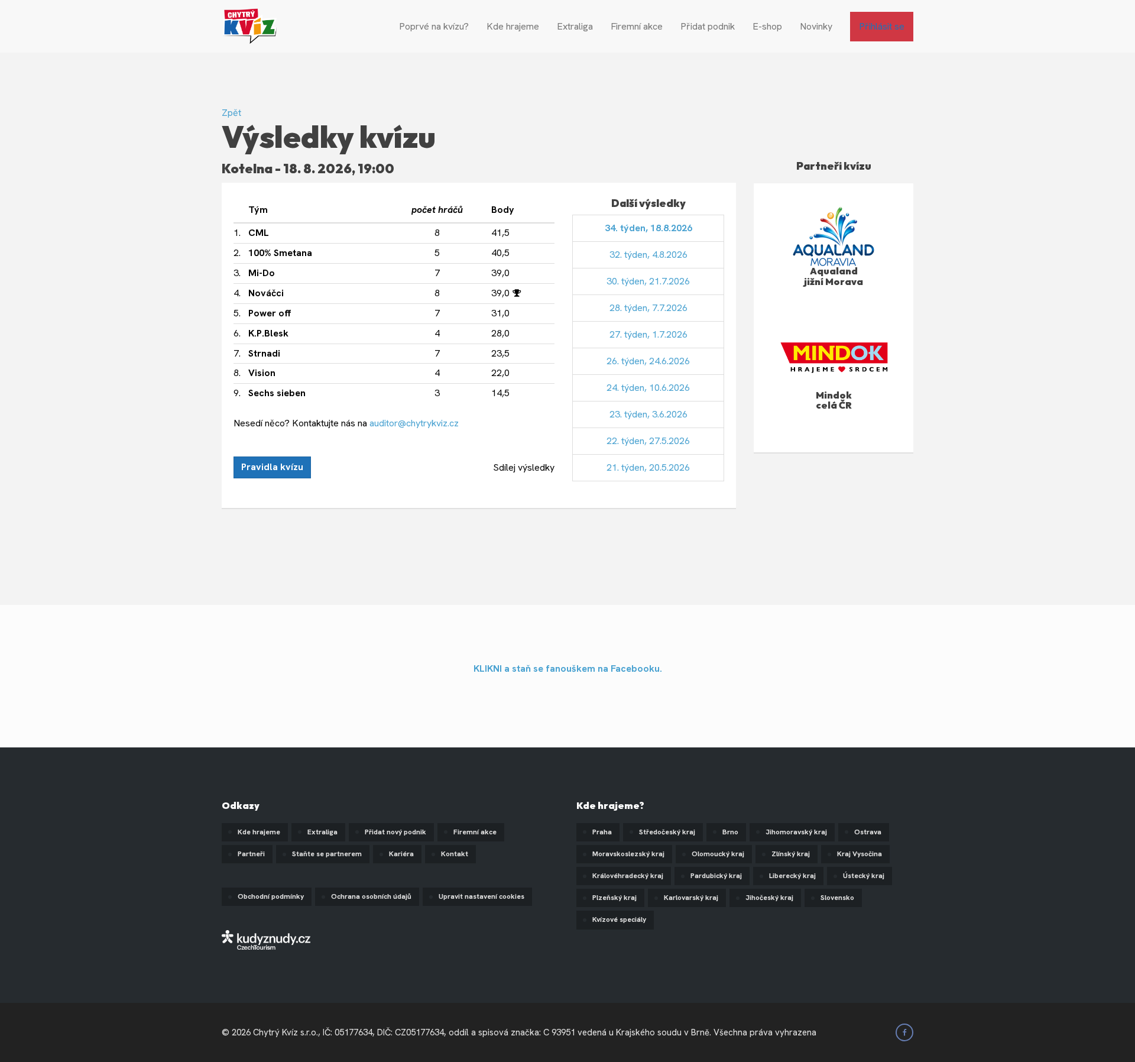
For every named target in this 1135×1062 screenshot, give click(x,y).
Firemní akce (637, 26)
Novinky (816, 26)
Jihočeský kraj (769, 897)
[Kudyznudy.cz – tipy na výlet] (266, 939)
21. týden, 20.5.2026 (648, 467)
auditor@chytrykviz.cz (414, 423)
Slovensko (837, 897)
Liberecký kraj (792, 875)
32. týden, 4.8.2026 (648, 254)
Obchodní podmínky (271, 896)
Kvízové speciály (619, 919)
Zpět (231, 112)
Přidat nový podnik (395, 832)
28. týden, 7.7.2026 (648, 308)
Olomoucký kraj (718, 854)
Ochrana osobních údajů (371, 896)
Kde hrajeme (513, 26)
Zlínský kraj (790, 854)
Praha (602, 832)
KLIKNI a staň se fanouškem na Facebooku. (568, 668)
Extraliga (575, 26)
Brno (730, 832)
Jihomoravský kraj (796, 832)
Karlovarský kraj (691, 897)
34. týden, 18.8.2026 (648, 228)
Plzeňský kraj (614, 897)
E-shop (767, 26)
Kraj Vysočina (859, 854)
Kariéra (401, 854)
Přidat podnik (707, 26)
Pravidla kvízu (272, 467)
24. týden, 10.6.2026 (648, 387)
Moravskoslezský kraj (628, 854)
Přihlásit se (881, 26)
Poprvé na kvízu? (434, 26)
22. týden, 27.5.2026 (648, 441)
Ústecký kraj (863, 875)
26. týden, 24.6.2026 (648, 361)
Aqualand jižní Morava (833, 276)
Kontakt (454, 854)
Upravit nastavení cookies (481, 896)
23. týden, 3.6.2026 (648, 414)
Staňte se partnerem (327, 854)
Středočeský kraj (667, 832)
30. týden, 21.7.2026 (648, 281)
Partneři (251, 854)
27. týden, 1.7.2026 (648, 334)
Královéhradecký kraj (627, 875)
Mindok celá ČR (834, 400)
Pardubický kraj (716, 875)
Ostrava (867, 832)
